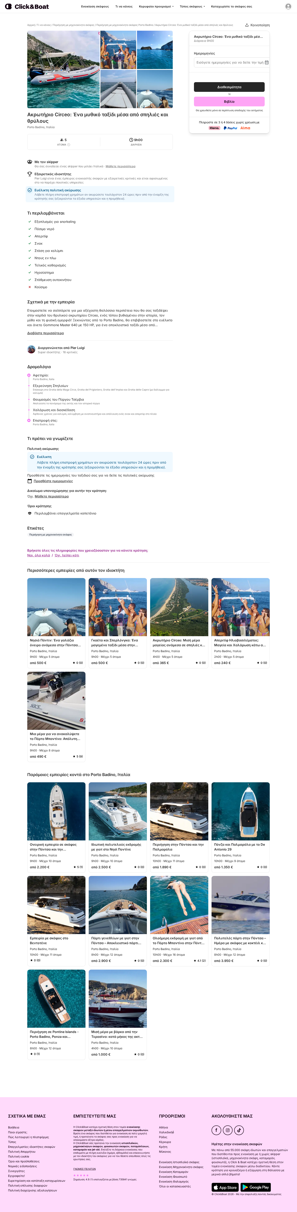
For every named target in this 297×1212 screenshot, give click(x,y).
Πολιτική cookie (18, 1156)
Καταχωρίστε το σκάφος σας (231, 6)
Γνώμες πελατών (84, 1168)
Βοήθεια (13, 1127)
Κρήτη (163, 1146)
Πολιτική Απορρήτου (21, 1151)
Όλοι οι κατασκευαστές (175, 1186)
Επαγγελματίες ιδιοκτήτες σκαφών (31, 1146)
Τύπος (12, 1142)
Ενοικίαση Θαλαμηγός (174, 1181)
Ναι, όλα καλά (38, 555)
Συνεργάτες (16, 1171)
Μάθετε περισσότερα (52, 496)
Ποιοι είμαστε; (17, 1132)
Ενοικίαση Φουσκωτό (173, 1176)
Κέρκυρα (165, 1142)
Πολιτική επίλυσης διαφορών (27, 1185)
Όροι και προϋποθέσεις (24, 1161)
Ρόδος (163, 1137)
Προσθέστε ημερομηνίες (53, 481)
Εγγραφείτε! (16, 1175)
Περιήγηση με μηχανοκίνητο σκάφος (73, 24)
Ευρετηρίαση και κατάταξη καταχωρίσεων (36, 1180)
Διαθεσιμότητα (229, 87)
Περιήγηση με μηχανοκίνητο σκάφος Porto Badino (124, 24)
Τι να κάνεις (124, 6)
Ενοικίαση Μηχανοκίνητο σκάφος (181, 1167)
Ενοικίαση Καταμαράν (173, 1171)
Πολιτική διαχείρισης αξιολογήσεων (32, 1190)
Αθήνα (163, 1127)
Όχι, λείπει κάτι (67, 555)
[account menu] (288, 6)
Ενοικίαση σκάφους (95, 6)
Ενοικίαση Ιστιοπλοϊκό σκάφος (179, 1162)
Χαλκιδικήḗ (166, 1132)
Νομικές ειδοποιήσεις (22, 1166)
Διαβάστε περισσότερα (45, 333)
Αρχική (31, 24)
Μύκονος (165, 1151)
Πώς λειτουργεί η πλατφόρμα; (28, 1137)
